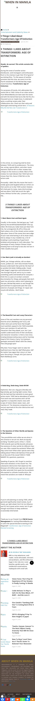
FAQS (13, 696)
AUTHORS (10, 694)
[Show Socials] (28, 696)
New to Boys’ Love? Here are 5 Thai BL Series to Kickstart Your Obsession (22, 641)
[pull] (17, 7)
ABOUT (18, 694)
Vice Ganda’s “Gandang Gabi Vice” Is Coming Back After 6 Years (23, 605)
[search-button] (32, 563)
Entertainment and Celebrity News (10, 42)
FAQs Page (12, 681)
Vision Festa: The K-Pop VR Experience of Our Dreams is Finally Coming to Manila (22, 581)
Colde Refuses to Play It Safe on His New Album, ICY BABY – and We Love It (23, 593)
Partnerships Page (24, 679)
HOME (3, 694)
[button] (4, 696)
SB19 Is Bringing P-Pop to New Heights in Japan (22, 615)
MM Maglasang (6, 44)
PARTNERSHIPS (27, 694)
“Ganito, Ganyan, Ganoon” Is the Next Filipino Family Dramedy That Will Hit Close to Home (23, 629)
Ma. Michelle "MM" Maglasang (20, 552)
